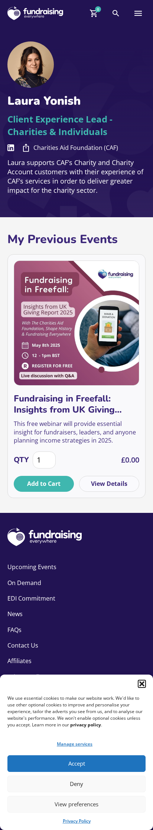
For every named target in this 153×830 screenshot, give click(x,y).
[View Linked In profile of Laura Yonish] (10, 147)
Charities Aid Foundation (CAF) (75, 148)
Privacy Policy (77, 821)
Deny (76, 783)
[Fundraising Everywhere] (35, 13)
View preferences (76, 804)
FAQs (14, 630)
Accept (76, 763)
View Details (109, 484)
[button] (142, 684)
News (15, 614)
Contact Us (22, 645)
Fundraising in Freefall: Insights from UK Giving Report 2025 (64, 404)
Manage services (74, 744)
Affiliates (19, 661)
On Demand (24, 583)
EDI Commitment (31, 598)
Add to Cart (44, 484)
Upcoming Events (31, 567)
